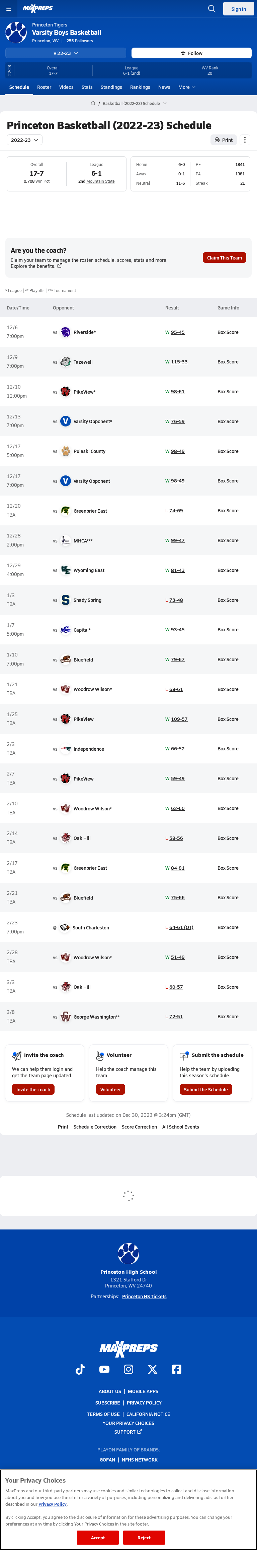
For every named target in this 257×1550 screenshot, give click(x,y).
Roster (44, 86)
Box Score (228, 332)
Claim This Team (224, 257)
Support (125, 1431)
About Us (110, 1391)
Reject (144, 1537)
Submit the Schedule (206, 1089)
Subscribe (107, 1402)
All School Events (180, 1127)
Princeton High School (128, 1271)
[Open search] (212, 8)
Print (227, 139)
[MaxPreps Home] (38, 8)
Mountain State (100, 181)
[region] (128, 1509)
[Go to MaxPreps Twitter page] (152, 1370)
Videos (66, 86)
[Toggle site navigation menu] (8, 8)
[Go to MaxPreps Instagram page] (128, 1370)
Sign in (239, 8)
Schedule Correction (95, 1127)
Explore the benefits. (33, 266)
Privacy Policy (144, 1402)
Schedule (19, 86)
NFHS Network (140, 1459)
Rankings (140, 86)
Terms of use (103, 1414)
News (164, 86)
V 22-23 (62, 53)
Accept (98, 1537)
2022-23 (21, 139)
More (184, 86)
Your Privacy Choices (128, 1423)
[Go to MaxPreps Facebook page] (176, 1370)
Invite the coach (33, 1089)
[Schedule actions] (245, 139)
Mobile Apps (143, 1391)
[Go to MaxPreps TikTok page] (80, 1370)
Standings (111, 86)
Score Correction (139, 1127)
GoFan (107, 1459)
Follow (195, 53)
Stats (87, 86)
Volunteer (110, 1089)
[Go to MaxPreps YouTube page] (104, 1370)
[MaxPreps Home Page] (93, 103)
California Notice (148, 1414)
